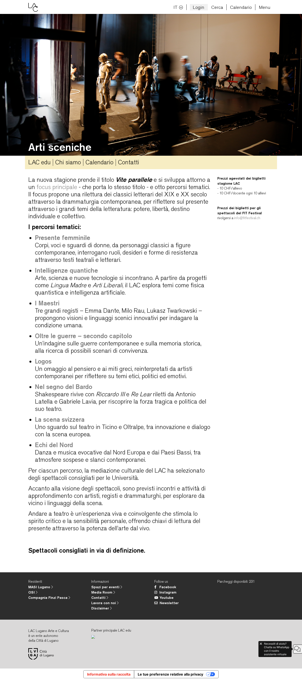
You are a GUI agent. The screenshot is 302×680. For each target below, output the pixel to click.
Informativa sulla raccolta (108, 674)
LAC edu (39, 162)
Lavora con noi (104, 603)
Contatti (128, 162)
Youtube (167, 597)
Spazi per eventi (105, 587)
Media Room (102, 592)
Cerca (217, 7)
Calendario (241, 7)
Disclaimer (100, 608)
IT (176, 7)
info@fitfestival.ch (247, 218)
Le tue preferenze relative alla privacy (170, 674)
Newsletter (169, 603)
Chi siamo (68, 162)
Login (198, 7)
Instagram (167, 592)
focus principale (56, 187)
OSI (32, 592)
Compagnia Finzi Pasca (48, 597)
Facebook (167, 587)
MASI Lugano (39, 587)
